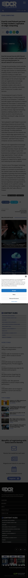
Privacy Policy (14, 301)
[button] (26, 276)
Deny (14, 294)
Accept (14, 290)
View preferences (14, 298)
